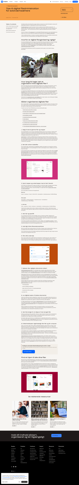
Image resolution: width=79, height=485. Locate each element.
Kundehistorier (51, 451)
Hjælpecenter (42, 448)
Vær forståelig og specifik (27, 115)
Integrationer (13, 451)
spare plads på (32, 319)
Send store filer (32, 448)
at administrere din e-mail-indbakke (33, 97)
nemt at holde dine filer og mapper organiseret (49, 360)
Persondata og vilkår (43, 451)
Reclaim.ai (22, 459)
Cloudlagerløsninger (24, 27)
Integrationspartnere (52, 461)
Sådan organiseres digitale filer (11, 30)
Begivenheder (51, 450)
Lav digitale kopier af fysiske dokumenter (30, 122)
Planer (22, 461)
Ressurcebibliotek (51, 453)
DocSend (22, 456)
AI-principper (42, 457)
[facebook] (62, 17)
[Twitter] (11, 466)
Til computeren (13, 448)
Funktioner (13, 453)
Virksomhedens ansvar (61, 453)
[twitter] (61, 17)
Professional (22, 450)
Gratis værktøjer (13, 461)
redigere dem (33, 45)
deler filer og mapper (49, 220)
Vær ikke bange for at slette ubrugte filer (30, 124)
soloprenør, (32, 32)
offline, (54, 339)
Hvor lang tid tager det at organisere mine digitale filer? (11, 28)
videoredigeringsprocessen (26, 46)
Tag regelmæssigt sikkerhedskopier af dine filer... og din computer (35, 126)
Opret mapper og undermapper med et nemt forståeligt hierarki (34, 113)
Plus (21, 448)
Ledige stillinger (60, 450)
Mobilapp (12, 450)
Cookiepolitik (42, 453)
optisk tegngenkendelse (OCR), (30, 303)
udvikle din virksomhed (51, 33)
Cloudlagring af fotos (33, 451)
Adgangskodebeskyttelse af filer (26, 270)
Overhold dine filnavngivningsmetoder (29, 117)
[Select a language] (51, 2)
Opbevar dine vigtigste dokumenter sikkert (30, 120)
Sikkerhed (12, 456)
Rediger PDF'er (32, 456)
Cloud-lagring (23, 136)
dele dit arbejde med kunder (26, 155)
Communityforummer (52, 456)
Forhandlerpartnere (52, 459)
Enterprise (22, 453)
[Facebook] (13, 466)
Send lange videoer (33, 450)
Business (22, 451)
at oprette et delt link (43, 365)
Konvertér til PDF (32, 459)
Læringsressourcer (42, 460)
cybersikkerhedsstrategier (35, 272)
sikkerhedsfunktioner (25, 282)
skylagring (34, 360)
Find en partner (51, 462)
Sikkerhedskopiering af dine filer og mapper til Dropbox (30, 335)
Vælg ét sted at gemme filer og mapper (30, 109)
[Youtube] (15, 466)
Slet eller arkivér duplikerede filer (29, 111)
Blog (49, 448)
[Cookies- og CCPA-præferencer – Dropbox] (15, 478)
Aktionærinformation (61, 451)
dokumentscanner (40, 301)
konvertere (40, 303)
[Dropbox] (5, 2)
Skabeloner (13, 459)
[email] (65, 17)
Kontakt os (41, 450)
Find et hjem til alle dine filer (10, 32)
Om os (59, 448)
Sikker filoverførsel (33, 453)
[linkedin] (64, 17)
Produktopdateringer (24, 462)
